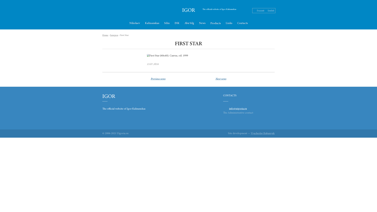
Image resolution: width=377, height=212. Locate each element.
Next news (221, 79)
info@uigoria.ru (238, 108)
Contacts (242, 23)
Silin (167, 23)
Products (215, 23)
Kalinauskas (152, 23)
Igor (188, 10)
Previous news (158, 79)
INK (177, 23)
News (202, 23)
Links (229, 23)
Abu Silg (189, 23)
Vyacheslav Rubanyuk (263, 133)
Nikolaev (134, 23)
